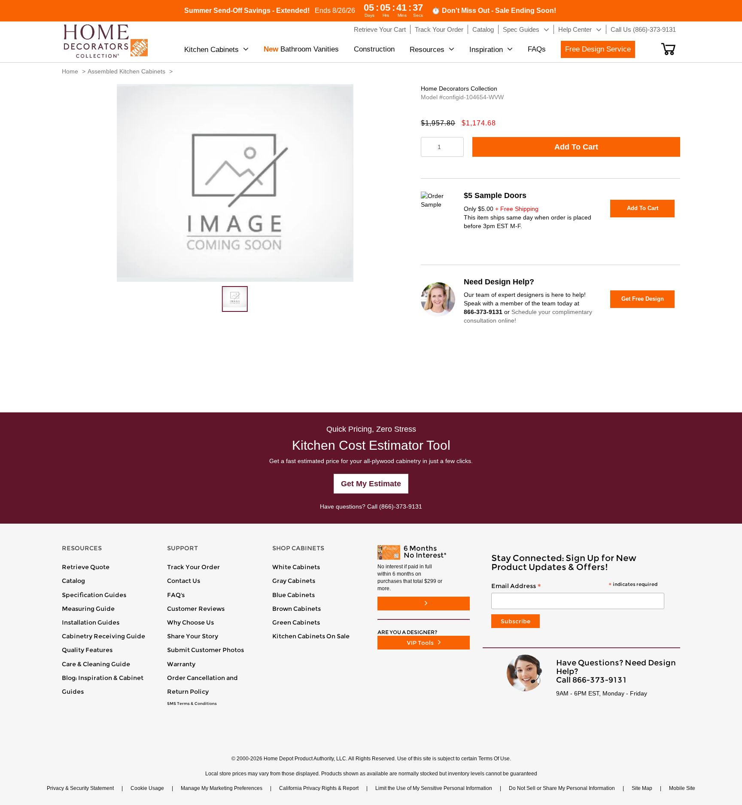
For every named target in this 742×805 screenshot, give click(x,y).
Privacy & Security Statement (80, 788)
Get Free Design (642, 299)
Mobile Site (682, 788)
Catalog (73, 581)
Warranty (181, 664)
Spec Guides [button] (521, 29)
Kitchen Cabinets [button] (211, 50)
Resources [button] (427, 50)
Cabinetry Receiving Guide (103, 636)
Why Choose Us (190, 622)
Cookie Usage (147, 788)
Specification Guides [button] (94, 595)
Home (70, 71)
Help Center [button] (575, 29)
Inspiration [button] (486, 50)
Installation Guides (90, 622)
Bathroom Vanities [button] (301, 49)
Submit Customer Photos (205, 650)
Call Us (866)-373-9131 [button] (643, 29)
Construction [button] (374, 49)
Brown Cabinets (296, 609)
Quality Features (87, 650)
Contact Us (183, 581)
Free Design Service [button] (598, 49)
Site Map (642, 788)
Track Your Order (193, 567)
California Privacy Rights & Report (319, 788)
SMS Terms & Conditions (192, 703)
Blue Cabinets (293, 595)
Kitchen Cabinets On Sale (311, 636)
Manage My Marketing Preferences (221, 788)
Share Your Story (192, 636)
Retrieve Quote (85, 567)
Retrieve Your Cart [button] (380, 29)
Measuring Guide (88, 609)
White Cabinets (296, 567)
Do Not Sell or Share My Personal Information (562, 788)
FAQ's (176, 595)
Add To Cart (576, 147)
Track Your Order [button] (439, 29)
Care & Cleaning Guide (96, 664)
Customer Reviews (196, 609)
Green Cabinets (296, 622)
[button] (668, 49)
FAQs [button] (537, 49)
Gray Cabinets (293, 581)
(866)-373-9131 (400, 506)
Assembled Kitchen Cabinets (126, 71)
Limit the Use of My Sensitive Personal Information (433, 788)
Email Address (574, 586)
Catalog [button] (483, 29)
